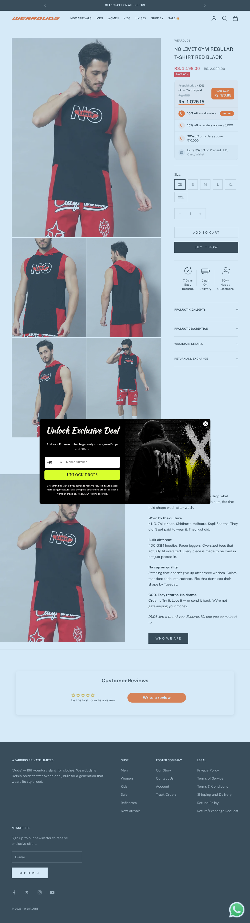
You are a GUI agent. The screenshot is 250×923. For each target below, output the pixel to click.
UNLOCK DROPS (82, 475)
